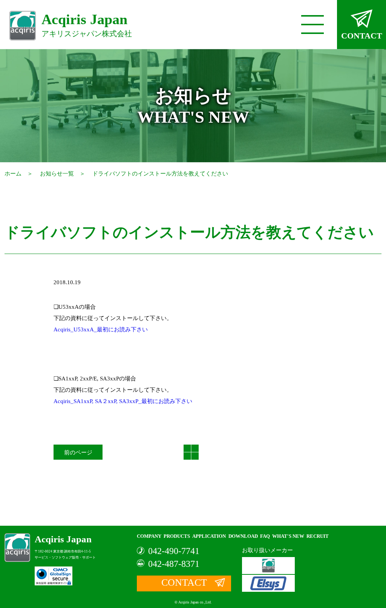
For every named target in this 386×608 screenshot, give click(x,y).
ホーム (13, 174)
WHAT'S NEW (288, 536)
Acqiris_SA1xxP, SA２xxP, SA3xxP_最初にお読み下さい (123, 401)
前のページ (78, 452)
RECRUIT (317, 536)
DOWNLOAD (243, 536)
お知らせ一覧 (57, 174)
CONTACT (361, 35)
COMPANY (149, 536)
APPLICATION (209, 536)
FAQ (265, 536)
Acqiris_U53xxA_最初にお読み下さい (101, 329)
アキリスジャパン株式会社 (86, 24)
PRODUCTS (177, 536)
